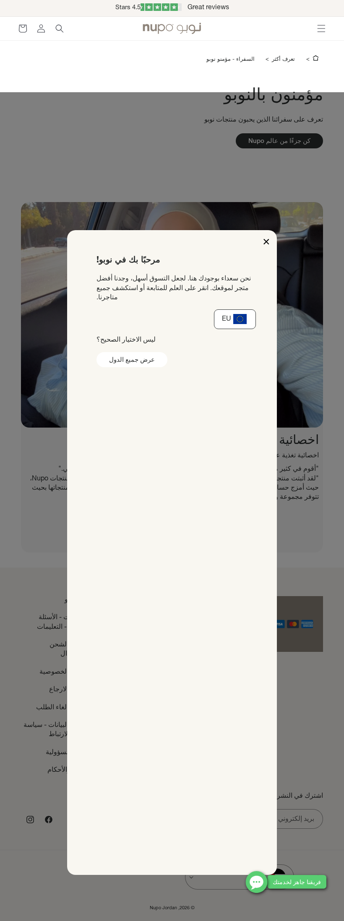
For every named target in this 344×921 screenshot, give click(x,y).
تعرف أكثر (283, 59)
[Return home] (316, 59)
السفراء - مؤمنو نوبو (230, 59)
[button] (321, 28)
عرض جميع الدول (132, 360)
